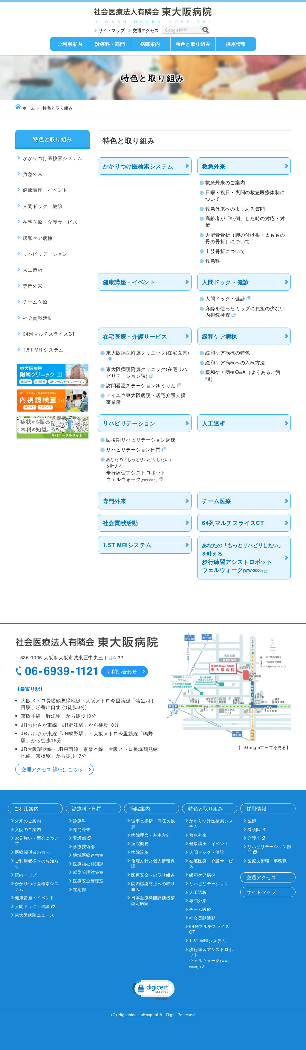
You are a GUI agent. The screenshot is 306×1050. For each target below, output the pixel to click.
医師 (251, 820)
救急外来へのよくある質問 (235, 209)
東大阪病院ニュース (34, 914)
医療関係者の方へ (32, 852)
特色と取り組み (193, 43)
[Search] (205, 29)
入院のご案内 (28, 829)
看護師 (254, 829)
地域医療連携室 (88, 855)
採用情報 (236, 43)
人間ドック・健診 (225, 282)
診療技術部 (84, 846)
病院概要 (140, 843)
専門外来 (114, 501)
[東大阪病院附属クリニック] (52, 385)
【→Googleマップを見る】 (263, 747)
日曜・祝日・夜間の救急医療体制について (245, 195)
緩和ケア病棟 (219, 336)
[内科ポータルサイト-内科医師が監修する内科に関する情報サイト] (52, 438)
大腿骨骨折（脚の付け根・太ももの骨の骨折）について (245, 238)
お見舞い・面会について (37, 841)
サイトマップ (112, 30)
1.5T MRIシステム (127, 545)
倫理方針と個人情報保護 (153, 863)
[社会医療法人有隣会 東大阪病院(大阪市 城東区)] (153, 21)
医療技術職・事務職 (267, 860)
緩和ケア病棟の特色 (227, 352)
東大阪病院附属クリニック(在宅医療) (147, 352)
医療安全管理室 (88, 880)
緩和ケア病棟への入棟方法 (235, 362)
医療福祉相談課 (88, 863)
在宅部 (79, 889)
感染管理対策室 (88, 872)
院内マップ (26, 874)
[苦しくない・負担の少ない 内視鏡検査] (52, 411)
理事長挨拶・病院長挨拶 (153, 823)
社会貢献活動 (120, 522)
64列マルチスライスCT (233, 522)
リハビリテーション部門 (133, 449)
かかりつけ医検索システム (138, 166)
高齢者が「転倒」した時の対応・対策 (245, 221)
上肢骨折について (225, 251)
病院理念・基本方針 (151, 835)
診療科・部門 (110, 43)
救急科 (212, 261)
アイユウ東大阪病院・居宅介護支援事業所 (146, 398)
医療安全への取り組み (153, 874)
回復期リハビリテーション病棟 (141, 439)
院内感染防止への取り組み (153, 886)
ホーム (29, 107)
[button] (153, 989)
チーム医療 (216, 501)
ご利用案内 (69, 43)
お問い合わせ (122, 671)
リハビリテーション (129, 423)
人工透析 (214, 423)
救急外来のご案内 (225, 182)
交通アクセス (146, 30)
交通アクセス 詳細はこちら (52, 769)
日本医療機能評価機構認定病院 (153, 900)
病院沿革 (140, 852)
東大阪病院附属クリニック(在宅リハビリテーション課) (146, 372)
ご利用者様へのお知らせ (37, 863)
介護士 (254, 838)
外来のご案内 (28, 820)
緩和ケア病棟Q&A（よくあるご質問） (243, 375)
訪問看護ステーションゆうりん (141, 385)
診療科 (79, 820)
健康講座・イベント (129, 282)
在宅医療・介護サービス (135, 336)
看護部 (79, 838)
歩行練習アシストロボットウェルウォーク (211, 957)
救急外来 (214, 166)
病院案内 (150, 43)
